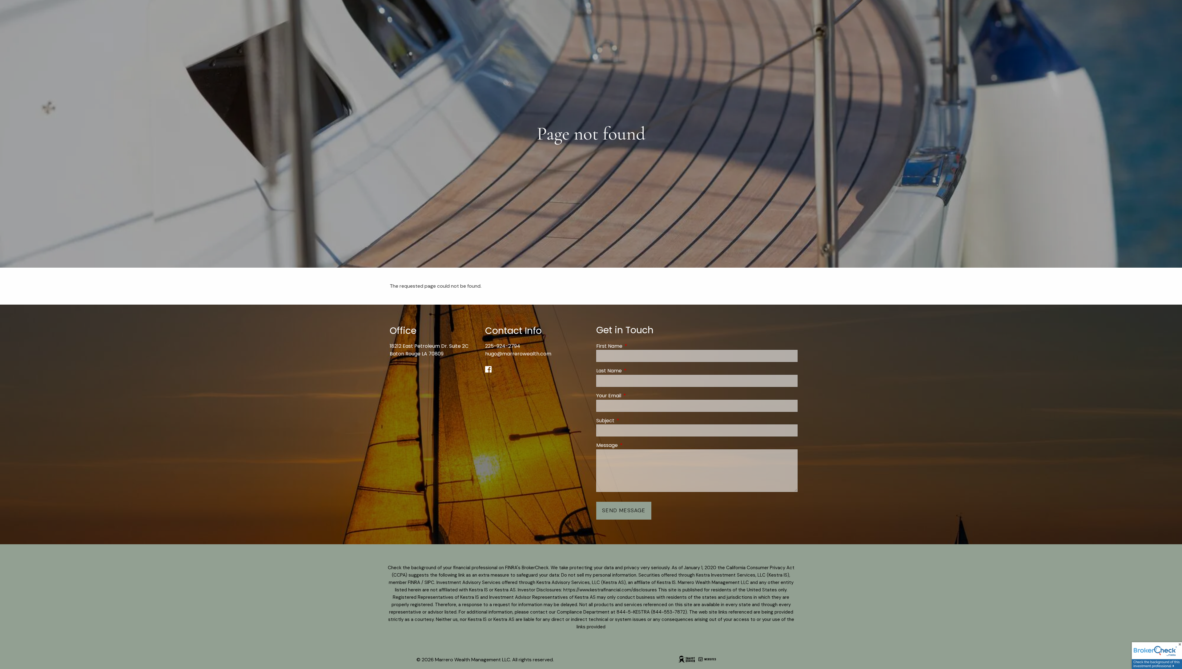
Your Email (633, 395)
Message (631, 445)
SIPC (429, 582)
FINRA (414, 582)
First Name (634, 346)
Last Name (633, 370)
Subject (630, 420)
